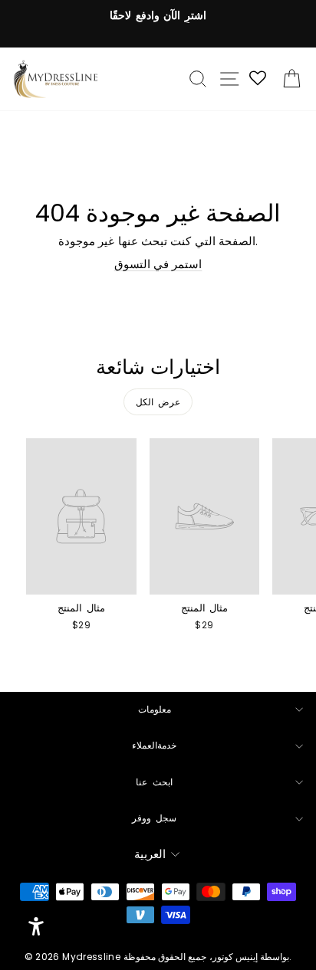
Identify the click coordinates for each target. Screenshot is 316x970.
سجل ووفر (154, 818)
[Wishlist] (258, 79)
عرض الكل (158, 401)
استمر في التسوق (158, 264)
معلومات (154, 709)
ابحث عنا (154, 782)
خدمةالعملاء (154, 745)
